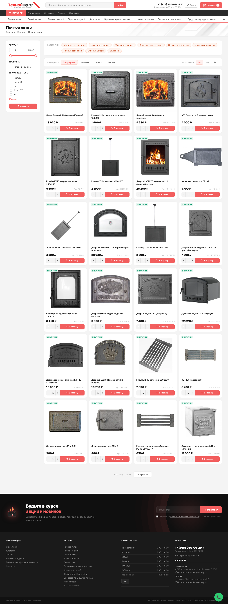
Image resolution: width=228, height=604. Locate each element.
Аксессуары (70, 581)
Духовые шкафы (96, 50)
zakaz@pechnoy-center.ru (187, 555)
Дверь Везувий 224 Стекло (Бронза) (64, 115)
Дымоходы (94, 19)
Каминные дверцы (100, 45)
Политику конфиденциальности (184, 516)
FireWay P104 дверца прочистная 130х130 (108, 116)
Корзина (212, 5)
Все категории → (71, 585)
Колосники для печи (205, 45)
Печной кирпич (36, 19)
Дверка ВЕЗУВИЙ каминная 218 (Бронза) (107, 381)
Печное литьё (71, 547)
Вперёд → (142, 474)
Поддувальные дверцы (150, 45)
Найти (120, 5)
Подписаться (211, 510)
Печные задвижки (73, 50)
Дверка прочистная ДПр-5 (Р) (61, 446)
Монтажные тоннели (74, 45)
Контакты (74, 13)
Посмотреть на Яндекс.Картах (192, 572)
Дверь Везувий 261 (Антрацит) (151, 313)
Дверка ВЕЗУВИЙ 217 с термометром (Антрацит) (110, 248)
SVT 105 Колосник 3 (191, 380)
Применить (23, 106)
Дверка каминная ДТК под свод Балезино (107, 315)
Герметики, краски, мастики (118, 19)
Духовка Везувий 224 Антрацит (197, 313)
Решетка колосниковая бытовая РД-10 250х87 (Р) (152, 447)
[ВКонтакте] (125, 581)
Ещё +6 (12, 99)
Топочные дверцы (124, 45)
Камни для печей (145, 19)
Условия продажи (15, 558)
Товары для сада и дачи (171, 19)
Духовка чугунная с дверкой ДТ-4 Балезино (198, 447)
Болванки (114, 50)
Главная (10, 32)
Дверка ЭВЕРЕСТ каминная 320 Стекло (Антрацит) (152, 182)
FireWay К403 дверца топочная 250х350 (61, 315)
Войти (192, 5)
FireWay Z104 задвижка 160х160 (107, 181)
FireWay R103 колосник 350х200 (152, 380)
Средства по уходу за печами (203, 19)
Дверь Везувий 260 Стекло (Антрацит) (150, 116)
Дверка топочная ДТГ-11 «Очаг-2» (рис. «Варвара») (198, 248)
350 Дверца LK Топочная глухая (197, 115)
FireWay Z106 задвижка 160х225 (152, 247)
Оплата (61, 13)
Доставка (49, 13)
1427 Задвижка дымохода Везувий (63, 247)
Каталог (21, 32)
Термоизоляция (76, 19)
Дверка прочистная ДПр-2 (104, 446)
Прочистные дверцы (178, 45)
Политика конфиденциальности (22, 562)
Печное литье (16, 19)
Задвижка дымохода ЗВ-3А (195, 181)
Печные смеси (56, 19)
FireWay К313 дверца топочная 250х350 (61, 182)
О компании (34, 13)
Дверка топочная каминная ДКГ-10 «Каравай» (63, 381)
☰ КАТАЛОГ (15, 13)
